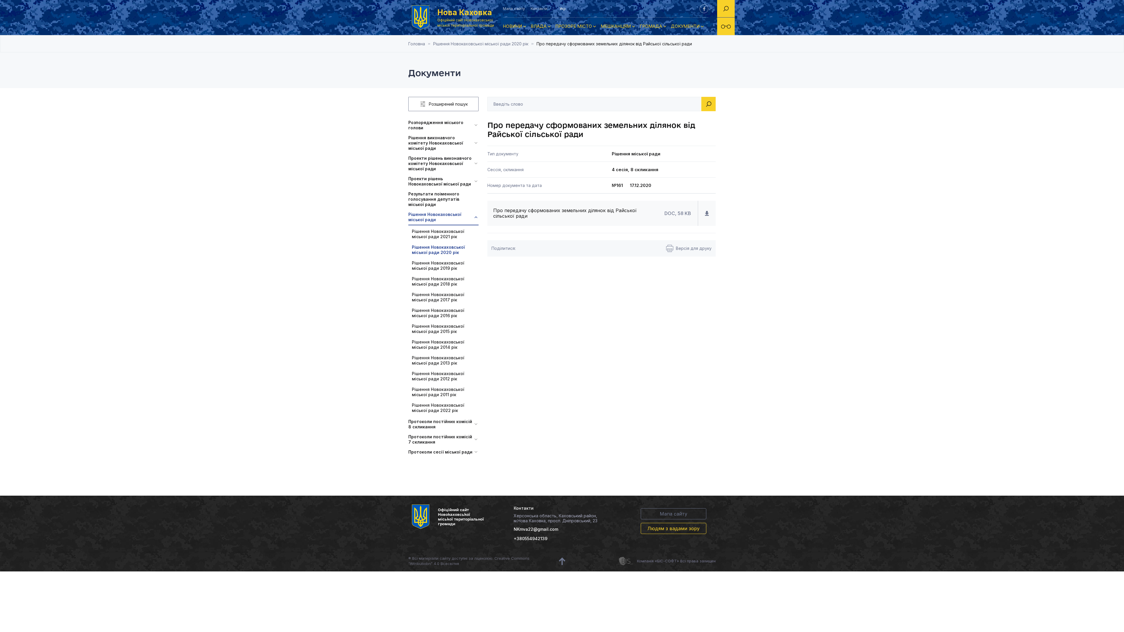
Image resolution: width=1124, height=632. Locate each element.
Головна (416, 43)
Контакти (539, 8)
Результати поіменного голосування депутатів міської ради (433, 199)
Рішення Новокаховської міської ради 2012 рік (438, 376)
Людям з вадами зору (673, 528)
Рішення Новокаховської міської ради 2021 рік (438, 234)
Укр (562, 8)
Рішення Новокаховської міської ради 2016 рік (438, 313)
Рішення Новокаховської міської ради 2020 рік (480, 43)
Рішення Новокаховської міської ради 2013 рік (438, 360)
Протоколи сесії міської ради (440, 451)
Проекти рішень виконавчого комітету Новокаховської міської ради (440, 163)
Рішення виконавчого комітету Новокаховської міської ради (435, 143)
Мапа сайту (514, 8)
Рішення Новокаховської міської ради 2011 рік (438, 392)
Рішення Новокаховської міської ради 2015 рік (438, 329)
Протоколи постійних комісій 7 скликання (440, 439)
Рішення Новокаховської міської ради (434, 217)
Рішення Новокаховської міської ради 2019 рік (438, 265)
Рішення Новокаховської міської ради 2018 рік (438, 281)
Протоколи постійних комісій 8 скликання (440, 424)
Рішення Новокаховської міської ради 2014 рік (438, 344)
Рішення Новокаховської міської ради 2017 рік (438, 297)
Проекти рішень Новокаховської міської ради (439, 181)
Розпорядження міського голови (435, 125)
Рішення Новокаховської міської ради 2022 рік (438, 408)
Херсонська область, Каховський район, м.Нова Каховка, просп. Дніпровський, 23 (555, 518)
